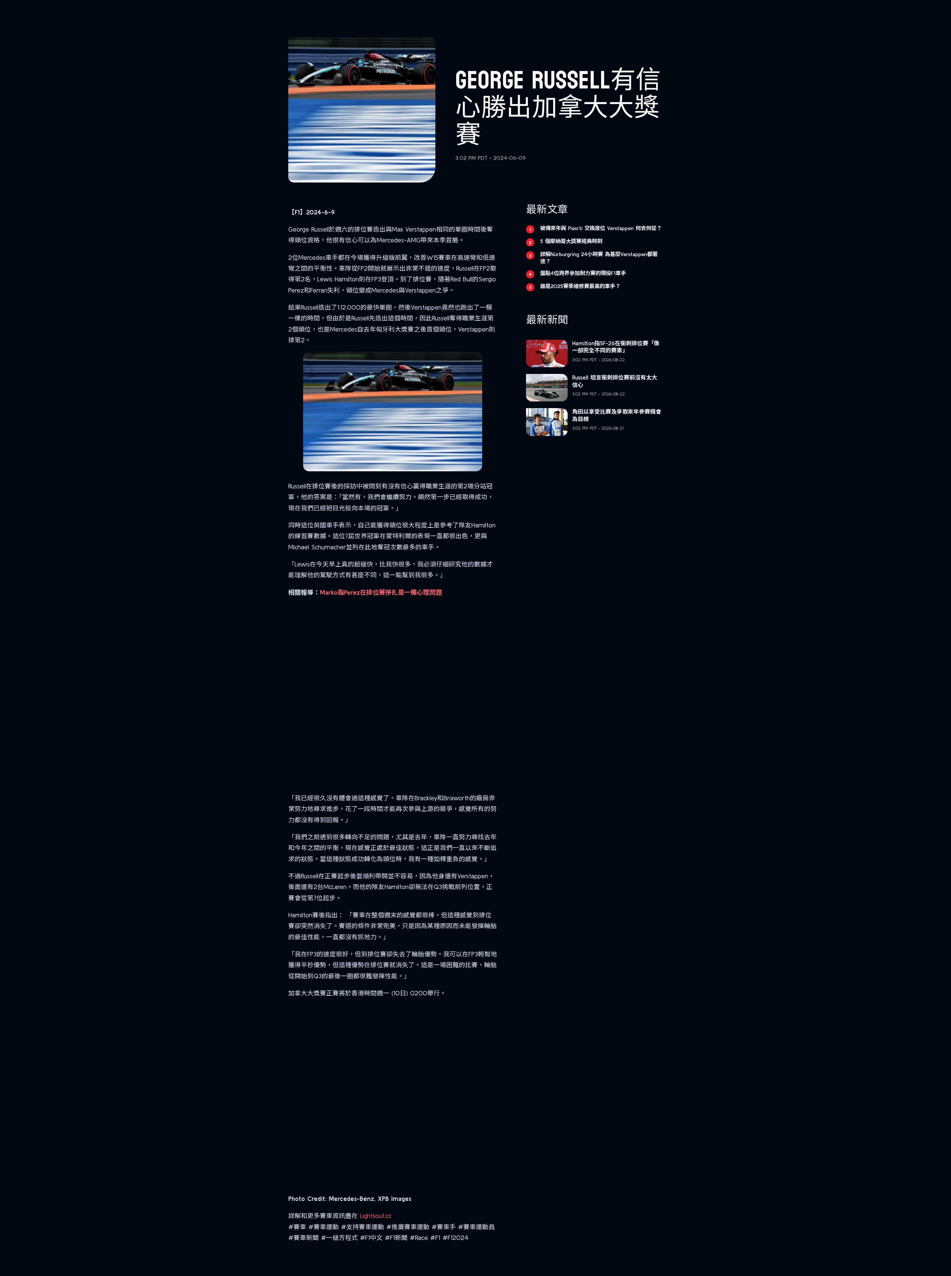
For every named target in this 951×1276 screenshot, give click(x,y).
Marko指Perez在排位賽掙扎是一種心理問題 (381, 592)
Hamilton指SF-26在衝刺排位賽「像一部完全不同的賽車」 (615, 347)
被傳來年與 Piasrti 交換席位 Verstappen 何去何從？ (601, 228)
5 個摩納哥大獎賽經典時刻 (571, 241)
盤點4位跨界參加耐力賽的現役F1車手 (583, 273)
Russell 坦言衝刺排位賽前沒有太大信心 (614, 381)
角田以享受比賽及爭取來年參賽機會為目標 (616, 415)
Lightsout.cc (376, 1215)
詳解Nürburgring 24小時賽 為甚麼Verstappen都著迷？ (599, 257)
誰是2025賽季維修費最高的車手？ (580, 286)
